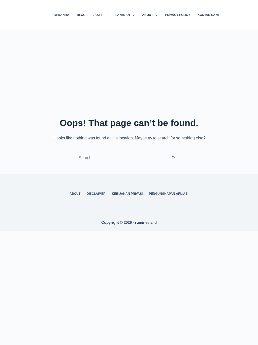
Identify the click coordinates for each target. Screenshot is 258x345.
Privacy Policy (177, 15)
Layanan (122, 15)
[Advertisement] (129, 68)
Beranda (61, 15)
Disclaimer (96, 193)
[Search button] (173, 158)
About (147, 15)
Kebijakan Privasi (127, 193)
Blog (81, 15)
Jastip (98, 15)
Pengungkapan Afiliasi (168, 193)
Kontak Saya (208, 15)
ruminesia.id (146, 222)
